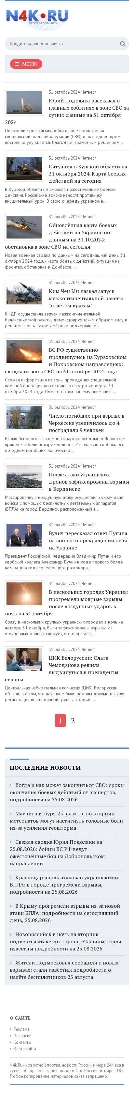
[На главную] (53, 17)
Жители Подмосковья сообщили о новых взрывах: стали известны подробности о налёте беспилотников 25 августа (64, 969)
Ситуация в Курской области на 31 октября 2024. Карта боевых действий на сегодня (88, 173)
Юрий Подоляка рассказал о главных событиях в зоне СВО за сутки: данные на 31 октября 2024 (67, 111)
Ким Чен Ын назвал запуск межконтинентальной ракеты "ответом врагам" (86, 298)
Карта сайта (25, 1049)
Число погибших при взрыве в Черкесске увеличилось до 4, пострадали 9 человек (87, 423)
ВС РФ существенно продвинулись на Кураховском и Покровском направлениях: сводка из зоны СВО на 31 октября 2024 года (66, 360)
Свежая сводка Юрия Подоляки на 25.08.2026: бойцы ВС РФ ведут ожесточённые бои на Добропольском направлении (57, 852)
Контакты (22, 1042)
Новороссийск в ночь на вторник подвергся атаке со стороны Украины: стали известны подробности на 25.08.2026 (65, 941)
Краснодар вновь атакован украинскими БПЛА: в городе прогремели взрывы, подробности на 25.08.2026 (64, 884)
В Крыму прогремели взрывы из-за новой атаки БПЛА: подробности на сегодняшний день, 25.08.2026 (65, 913)
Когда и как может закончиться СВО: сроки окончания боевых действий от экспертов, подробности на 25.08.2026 (67, 792)
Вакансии (23, 1036)
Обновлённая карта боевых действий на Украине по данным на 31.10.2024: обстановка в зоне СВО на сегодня (61, 236)
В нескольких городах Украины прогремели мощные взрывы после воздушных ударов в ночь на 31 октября (66, 602)
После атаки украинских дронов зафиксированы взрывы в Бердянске (89, 481)
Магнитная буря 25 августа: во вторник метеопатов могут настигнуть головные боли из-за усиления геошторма (66, 820)
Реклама (22, 1029)
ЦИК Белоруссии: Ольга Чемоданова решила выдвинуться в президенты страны (61, 668)
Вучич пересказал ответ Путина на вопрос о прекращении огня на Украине (88, 540)
